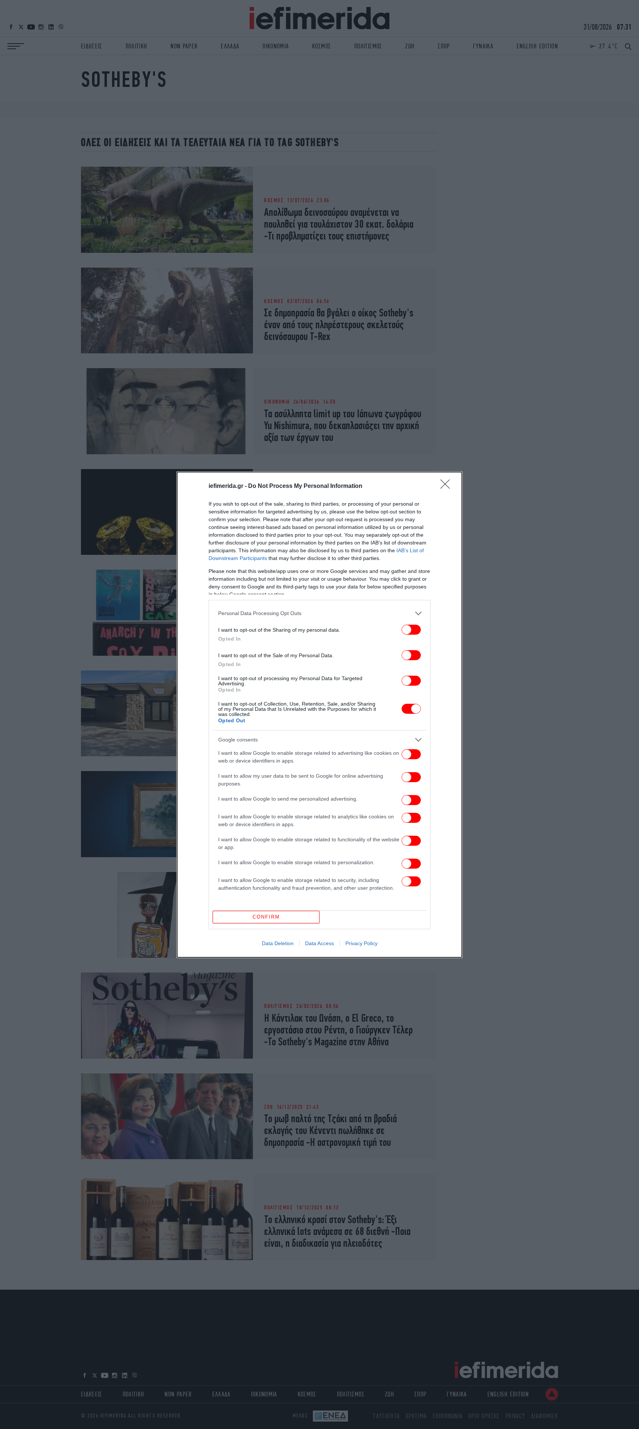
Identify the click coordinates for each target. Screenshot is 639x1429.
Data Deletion (278, 943)
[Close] (447, 486)
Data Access (319, 943)
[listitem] (319, 613)
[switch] (411, 630)
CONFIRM (266, 917)
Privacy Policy (361, 943)
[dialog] (319, 714)
